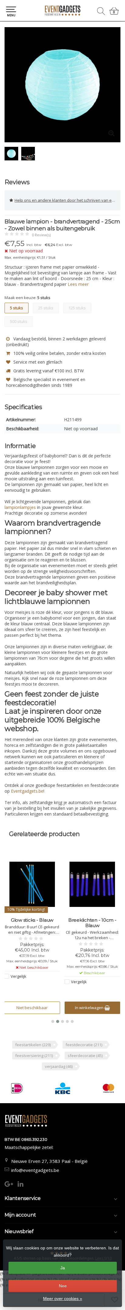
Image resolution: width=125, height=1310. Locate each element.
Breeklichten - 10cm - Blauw (32, 922)
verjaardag (59, 1066)
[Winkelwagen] (114, 13)
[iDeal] (17, 1088)
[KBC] (62, 1088)
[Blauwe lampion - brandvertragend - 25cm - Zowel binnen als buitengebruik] (62, 84)
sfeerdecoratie (85, 1055)
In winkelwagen (29, 1007)
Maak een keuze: (27, 297)
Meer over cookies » (62, 1298)
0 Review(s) (41, 235)
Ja (62, 1267)
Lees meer (78, 284)
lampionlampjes (20, 507)
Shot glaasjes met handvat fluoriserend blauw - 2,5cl (92, 925)
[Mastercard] (108, 1088)
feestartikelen (33, 1044)
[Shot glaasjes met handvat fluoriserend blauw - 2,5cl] (92, 884)
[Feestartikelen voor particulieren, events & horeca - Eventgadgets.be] (62, 11)
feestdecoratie (84, 1044)
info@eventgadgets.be (35, 1170)
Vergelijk (19, 981)
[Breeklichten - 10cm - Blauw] (32, 884)
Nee (63, 1285)
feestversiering (34, 1055)
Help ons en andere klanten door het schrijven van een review (67, 200)
